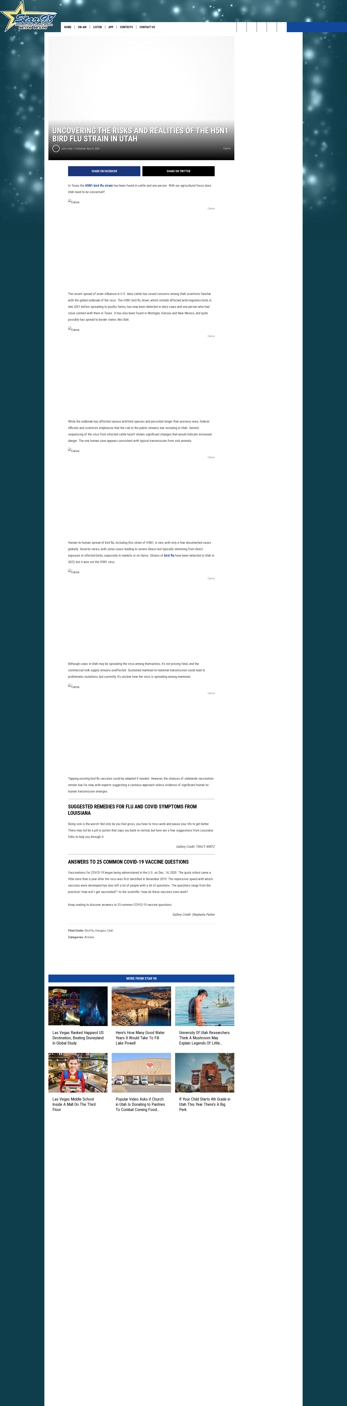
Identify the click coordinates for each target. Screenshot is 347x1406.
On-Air (82, 27)
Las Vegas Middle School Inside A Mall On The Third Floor (74, 1104)
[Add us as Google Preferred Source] (252, 27)
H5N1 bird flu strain (98, 185)
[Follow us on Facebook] (262, 27)
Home (67, 27)
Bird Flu (89, 930)
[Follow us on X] (282, 27)
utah (110, 930)
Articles (89, 937)
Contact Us (147, 27)
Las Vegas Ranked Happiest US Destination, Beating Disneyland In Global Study (78, 1038)
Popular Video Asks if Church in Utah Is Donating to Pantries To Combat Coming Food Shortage (140, 1104)
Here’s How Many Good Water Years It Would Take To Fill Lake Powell (140, 1038)
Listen (97, 27)
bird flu (168, 555)
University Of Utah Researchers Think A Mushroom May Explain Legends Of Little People (204, 1038)
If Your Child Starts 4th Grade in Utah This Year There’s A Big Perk (204, 1104)
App (110, 27)
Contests (126, 27)
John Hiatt (66, 148)
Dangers (100, 930)
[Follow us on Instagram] (272, 27)
